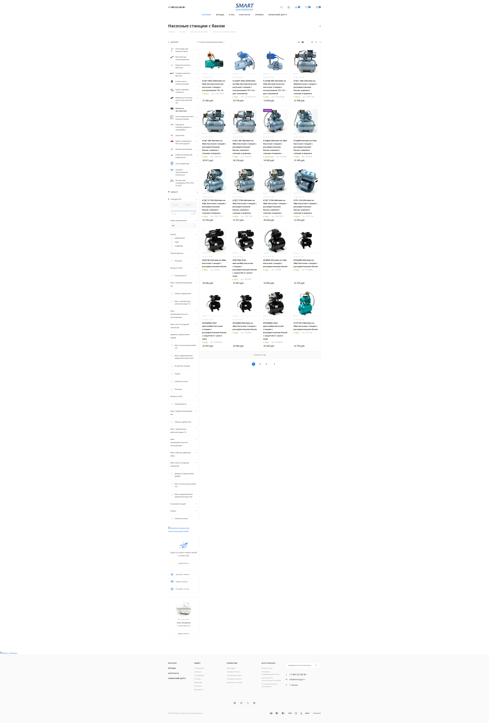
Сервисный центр (177, 678)
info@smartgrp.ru (297, 679)
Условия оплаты (233, 672)
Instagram (241, 703)
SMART (197, 663)
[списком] (316, 42)
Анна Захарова (183, 622)
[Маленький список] (298, 42)
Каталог (172, 663)
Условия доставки (234, 675)
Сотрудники (199, 675)
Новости (197, 672)
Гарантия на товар (234, 682)
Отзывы (197, 679)
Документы (198, 689)
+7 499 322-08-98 (176, 7)
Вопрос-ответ (267, 668)
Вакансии (198, 682)
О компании (199, 668)
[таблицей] (320, 42)
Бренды (172, 668)
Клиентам (232, 663)
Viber (247, 703)
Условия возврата (234, 679)
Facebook (234, 703)
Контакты (173, 673)
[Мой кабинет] (289, 7)
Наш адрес (231, 668)
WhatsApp (254, 703)
